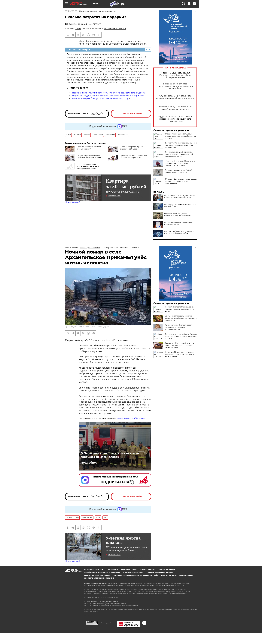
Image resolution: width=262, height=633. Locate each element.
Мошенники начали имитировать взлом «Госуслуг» (178, 223)
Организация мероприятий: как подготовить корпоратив (133, 156)
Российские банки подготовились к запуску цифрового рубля (179, 232)
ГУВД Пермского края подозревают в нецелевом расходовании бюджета (88, 166)
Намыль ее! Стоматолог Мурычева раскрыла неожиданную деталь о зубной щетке (179, 354)
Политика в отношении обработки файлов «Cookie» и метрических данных (111, 605)
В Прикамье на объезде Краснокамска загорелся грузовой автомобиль (175, 86)
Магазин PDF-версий (166, 570)
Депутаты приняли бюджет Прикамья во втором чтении (89, 156)
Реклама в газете (147, 570)
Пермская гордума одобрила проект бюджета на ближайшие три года (108, 95)
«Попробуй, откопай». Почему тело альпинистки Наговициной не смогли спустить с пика (180, 163)
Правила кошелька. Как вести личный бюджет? (89, 148)
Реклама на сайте (129, 570)
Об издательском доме (94, 570)
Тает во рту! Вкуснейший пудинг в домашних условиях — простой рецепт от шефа (179, 345)
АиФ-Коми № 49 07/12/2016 (115, 29)
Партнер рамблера (107, 623)
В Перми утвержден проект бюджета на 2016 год (131, 148)
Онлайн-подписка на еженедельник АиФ (102, 572)
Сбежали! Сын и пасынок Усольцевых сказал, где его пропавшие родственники (181, 181)
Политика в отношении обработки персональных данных (105, 603)
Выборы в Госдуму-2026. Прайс (97, 575)
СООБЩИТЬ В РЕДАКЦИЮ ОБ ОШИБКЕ (99, 578)
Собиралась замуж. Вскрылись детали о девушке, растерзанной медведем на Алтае (179, 154)
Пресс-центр (113, 570)
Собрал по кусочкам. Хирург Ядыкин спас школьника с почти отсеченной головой (181, 336)
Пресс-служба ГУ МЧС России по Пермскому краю (87, 327)
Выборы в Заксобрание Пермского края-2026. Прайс (136, 575)
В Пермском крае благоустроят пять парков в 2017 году (100, 98)
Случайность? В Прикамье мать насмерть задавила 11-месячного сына (175, 97)
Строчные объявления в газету (159, 572)
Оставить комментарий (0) (131, 114)
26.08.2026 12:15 (71, 248)
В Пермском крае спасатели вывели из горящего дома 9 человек (110, 455)
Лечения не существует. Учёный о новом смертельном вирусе (179, 171)
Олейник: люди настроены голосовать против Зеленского (177, 214)
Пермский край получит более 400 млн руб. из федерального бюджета (108, 93)
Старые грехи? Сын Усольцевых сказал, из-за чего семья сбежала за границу (180, 136)
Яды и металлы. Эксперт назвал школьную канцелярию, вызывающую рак (178, 327)
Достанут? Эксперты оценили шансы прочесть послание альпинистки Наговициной (181, 145)
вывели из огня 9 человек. (132, 418)
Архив (78, 29)
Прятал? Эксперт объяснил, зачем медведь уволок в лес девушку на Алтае (179, 309)
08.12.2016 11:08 (71, 11)
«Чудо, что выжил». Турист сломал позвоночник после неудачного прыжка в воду (175, 118)
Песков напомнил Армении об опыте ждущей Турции (180, 205)
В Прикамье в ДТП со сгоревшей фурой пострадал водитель (175, 108)
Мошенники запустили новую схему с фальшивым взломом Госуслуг (179, 196)
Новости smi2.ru (74, 202)
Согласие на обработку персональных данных (101, 601)
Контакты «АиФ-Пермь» (133, 572)
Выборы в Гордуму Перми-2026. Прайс (177, 575)
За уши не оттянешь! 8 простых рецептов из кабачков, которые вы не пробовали (181, 318)
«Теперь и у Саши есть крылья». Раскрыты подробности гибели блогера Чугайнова (175, 75)
